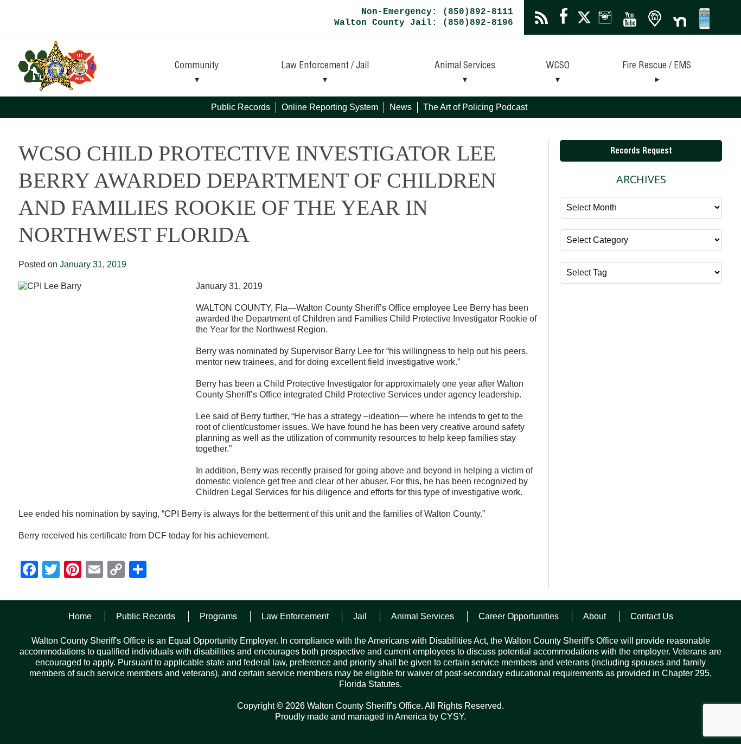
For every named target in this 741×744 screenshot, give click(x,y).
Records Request (641, 151)
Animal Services (465, 66)
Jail (360, 616)
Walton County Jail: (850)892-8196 (423, 23)
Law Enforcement (295, 616)
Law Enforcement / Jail (325, 66)
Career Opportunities (518, 616)
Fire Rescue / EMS (656, 66)
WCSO (558, 66)
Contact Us (651, 616)
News (400, 107)
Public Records (240, 107)
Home (80, 616)
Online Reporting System (330, 107)
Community (197, 66)
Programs (218, 616)
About (594, 616)
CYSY (452, 716)
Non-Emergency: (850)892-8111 (437, 12)
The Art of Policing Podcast (475, 107)
